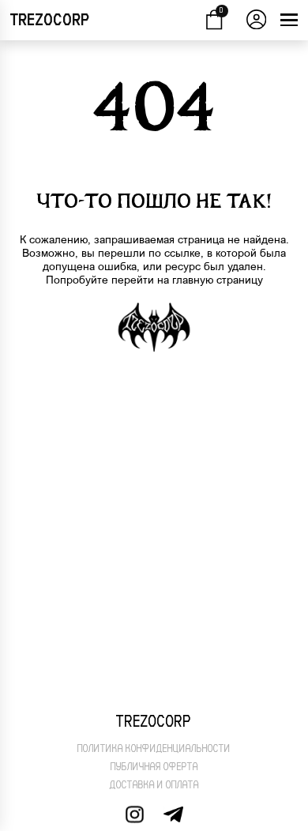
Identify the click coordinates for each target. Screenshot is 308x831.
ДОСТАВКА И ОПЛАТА (154, 785)
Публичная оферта (154, 767)
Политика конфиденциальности (154, 748)
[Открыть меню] (289, 19)
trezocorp (50, 20)
